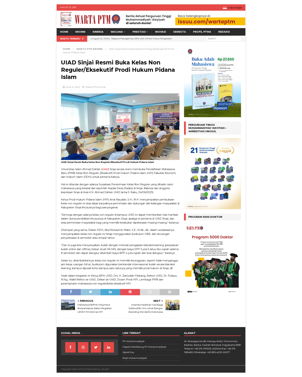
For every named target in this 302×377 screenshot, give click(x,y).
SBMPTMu (128, 352)
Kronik (80, 31)
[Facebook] (70, 347)
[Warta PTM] (151, 26)
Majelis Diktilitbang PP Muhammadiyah (144, 346)
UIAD (105, 169)
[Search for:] (223, 38)
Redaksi (224, 31)
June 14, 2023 (73, 87)
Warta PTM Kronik (96, 87)
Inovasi (160, 31)
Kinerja (98, 31)
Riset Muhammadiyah (135, 358)
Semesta (179, 31)
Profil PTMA (202, 31)
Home (64, 31)
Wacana (117, 31)
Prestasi (139, 31)
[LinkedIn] (108, 347)
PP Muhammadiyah (134, 341)
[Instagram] (83, 347)
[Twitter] (96, 347)
